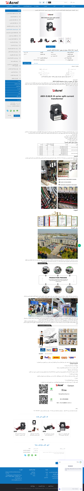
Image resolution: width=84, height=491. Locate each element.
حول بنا (19, 81)
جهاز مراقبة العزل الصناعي (14, 68)
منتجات (18, 6)
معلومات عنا (36, 6)
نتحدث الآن (73, 6)
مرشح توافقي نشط (15, 61)
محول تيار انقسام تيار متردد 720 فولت (70, 410)
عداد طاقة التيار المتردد (15, 23)
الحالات (19, 93)
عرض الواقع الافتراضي (27, 6)
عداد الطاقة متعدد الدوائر (14, 35)
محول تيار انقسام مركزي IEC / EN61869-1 (42, 410)
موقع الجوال (33, 486)
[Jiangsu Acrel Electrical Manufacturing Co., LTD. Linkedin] (40, 2)
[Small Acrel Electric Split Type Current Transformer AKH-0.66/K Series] (50, 24)
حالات (63, 6)
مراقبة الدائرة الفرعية (15, 42)
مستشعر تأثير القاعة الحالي (14, 51)
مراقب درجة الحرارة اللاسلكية (13, 26)
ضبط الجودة (18, 86)
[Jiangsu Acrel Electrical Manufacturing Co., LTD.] (17, 110)
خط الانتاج (33, 472)
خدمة (47, 475)
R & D (34, 475)
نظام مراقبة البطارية (15, 75)
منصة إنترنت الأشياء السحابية (14, 58)
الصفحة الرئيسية (10, 6)
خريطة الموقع (51, 486)
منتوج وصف (36, 63)
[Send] (60, 489)
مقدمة (47, 472)
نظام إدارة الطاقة (16, 78)
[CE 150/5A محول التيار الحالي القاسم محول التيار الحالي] (35, 426)
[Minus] (60, 462)
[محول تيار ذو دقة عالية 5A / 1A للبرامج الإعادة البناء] (49, 426)
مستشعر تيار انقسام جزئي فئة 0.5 (56, 410)
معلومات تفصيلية (27, 63)
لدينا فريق (46, 477)
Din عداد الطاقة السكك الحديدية (13, 13)
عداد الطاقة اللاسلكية (15, 16)
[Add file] (81, 489)
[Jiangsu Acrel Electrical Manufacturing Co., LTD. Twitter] (43, 2)
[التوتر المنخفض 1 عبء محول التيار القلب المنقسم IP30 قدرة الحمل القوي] (64, 426)
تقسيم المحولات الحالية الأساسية (13, 29)
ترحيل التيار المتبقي (15, 72)
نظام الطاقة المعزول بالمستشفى (13, 32)
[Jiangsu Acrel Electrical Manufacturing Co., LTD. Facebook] (47, 2)
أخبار (54, 6)
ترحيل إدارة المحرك (15, 45)
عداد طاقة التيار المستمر (56, 476)
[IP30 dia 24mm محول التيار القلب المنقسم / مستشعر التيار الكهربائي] (20, 426)
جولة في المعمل (17, 83)
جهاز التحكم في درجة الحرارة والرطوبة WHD (13, 65)
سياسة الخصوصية (41, 486)
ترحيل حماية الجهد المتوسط (14, 48)
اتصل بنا (45, 6)
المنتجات (18, 10)
